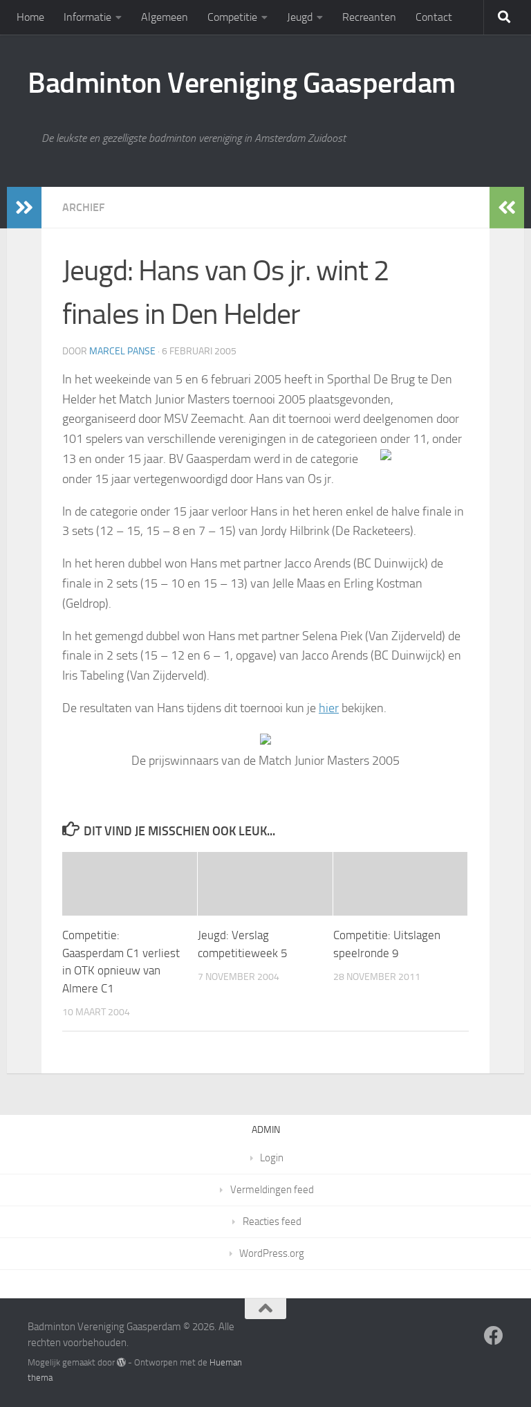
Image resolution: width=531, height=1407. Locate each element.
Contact (434, 17)
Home (30, 17)
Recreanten (369, 17)
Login (271, 1158)
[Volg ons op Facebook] (493, 1335)
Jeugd (300, 17)
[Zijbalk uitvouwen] (24, 207)
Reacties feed (272, 1221)
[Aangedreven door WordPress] (121, 1362)
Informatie (87, 17)
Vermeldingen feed (272, 1189)
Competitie (232, 17)
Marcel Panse (122, 351)
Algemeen (164, 17)
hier (329, 708)
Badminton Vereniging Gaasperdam (242, 83)
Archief (83, 207)
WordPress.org (271, 1253)
